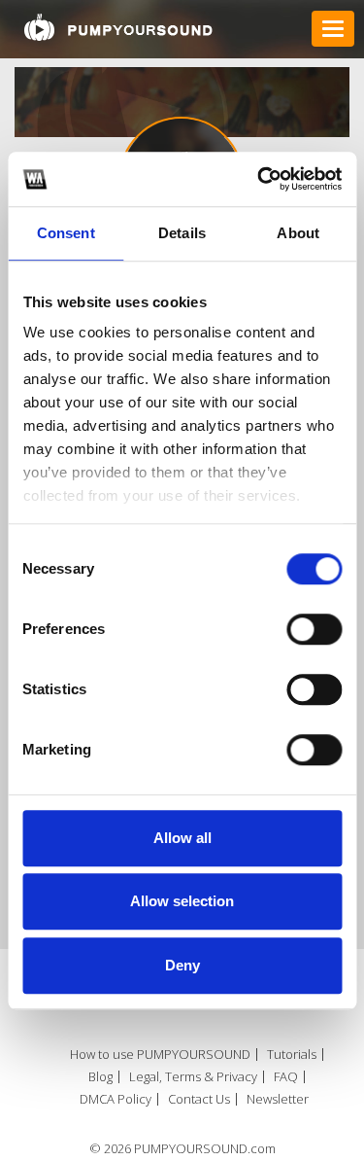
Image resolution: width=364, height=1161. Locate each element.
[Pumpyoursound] (118, 27)
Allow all (182, 837)
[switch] (314, 629)
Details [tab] (182, 233)
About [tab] (298, 233)
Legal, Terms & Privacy (193, 1077)
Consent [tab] (66, 233)
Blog (100, 1077)
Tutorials (291, 1054)
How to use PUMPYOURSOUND (160, 1054)
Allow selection (182, 901)
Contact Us (199, 1099)
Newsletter (278, 1099)
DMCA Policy (115, 1099)
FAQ (286, 1077)
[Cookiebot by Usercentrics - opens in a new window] (259, 179)
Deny (182, 965)
